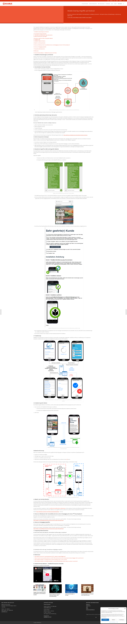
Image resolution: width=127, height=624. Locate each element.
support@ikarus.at (47, 607)
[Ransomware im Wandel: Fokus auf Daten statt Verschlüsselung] (55, 588)
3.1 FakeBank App (36, 39)
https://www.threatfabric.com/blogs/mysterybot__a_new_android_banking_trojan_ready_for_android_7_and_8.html (56, 561)
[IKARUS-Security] (7, 3)
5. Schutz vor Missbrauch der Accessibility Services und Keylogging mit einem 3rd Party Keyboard (51, 44)
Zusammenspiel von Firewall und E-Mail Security (87, 594)
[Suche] (123, 3)
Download (47, 616)
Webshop (111, 0)
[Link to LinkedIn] (96, 617)
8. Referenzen (36, 50)
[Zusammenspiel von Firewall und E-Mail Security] (87, 588)
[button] (125, 608)
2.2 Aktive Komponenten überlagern (40, 36)
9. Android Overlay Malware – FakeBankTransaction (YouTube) (45, 52)
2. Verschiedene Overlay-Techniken (39, 33)
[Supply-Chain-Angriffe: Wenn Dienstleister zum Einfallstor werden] (39, 587)
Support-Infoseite (47, 604)
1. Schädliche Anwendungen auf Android (41, 31)
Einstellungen (122, 619)
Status (108, 0)
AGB (117, 622)
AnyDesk (120, 0)
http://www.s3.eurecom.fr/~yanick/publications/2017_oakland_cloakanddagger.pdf (50, 556)
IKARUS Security (39, 622)
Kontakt (117, 0)
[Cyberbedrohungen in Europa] (71, 588)
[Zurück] (34, 589)
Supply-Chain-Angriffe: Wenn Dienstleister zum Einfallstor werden (39, 593)
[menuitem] (108, 0)
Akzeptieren (105, 619)
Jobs (114, 0)
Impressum (88, 605)
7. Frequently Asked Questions (39, 48)
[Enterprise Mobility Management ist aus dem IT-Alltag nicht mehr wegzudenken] (126, 312)
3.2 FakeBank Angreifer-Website (39, 41)
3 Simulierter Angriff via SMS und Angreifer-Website (43, 38)
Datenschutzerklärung (112, 622)
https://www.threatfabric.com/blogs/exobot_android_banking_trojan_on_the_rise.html (51, 559)
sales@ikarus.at (4, 611)
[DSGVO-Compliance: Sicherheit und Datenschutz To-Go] (1, 312)
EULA (87, 608)
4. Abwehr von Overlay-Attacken (39, 42)
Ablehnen (113, 619)
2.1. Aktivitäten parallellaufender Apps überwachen (42, 35)
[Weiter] (92, 589)
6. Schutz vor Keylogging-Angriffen (39, 46)
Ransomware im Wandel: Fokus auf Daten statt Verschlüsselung (54, 595)
